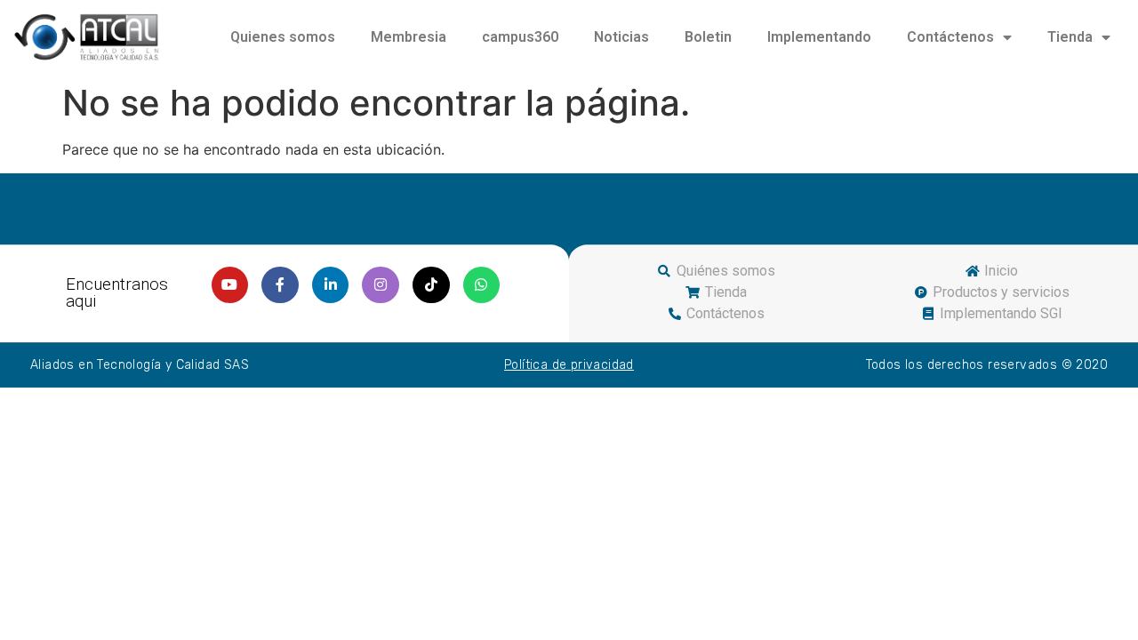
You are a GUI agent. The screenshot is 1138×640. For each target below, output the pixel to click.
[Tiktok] (431, 285)
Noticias (621, 36)
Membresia (408, 36)
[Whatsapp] (482, 285)
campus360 (520, 36)
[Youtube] (230, 285)
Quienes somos (282, 36)
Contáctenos (950, 36)
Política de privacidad (569, 364)
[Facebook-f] (280, 285)
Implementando (819, 36)
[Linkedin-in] (330, 285)
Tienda (1070, 36)
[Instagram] (380, 285)
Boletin (708, 36)
